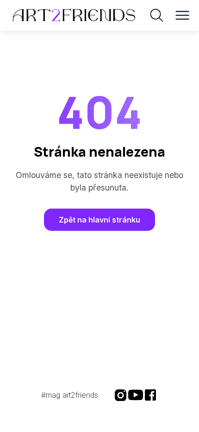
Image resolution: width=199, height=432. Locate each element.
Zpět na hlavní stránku (99, 219)
